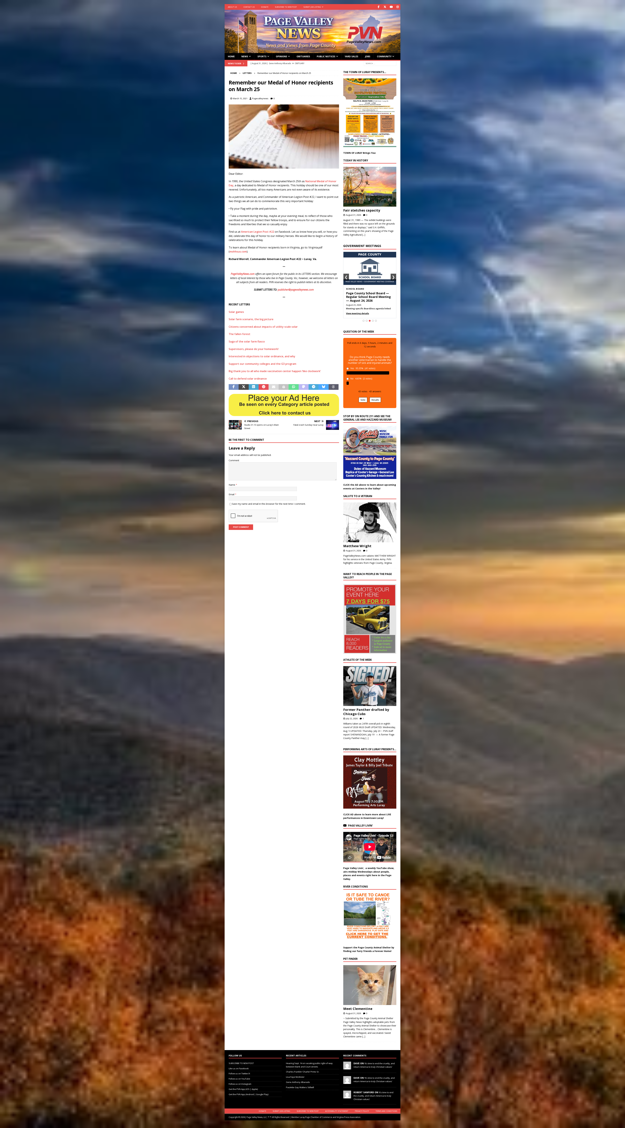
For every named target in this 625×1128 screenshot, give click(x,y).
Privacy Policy (362, 1111)
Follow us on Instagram (240, 1083)
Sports (261, 56)
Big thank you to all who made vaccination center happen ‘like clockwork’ (275, 371)
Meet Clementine (357, 1008)
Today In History (355, 160)
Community (384, 56)
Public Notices (326, 56)
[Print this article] (284, 387)
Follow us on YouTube (239, 1078)
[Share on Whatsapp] (294, 387)
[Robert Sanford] (347, 1096)
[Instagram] (397, 7)
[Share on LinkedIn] (254, 387)
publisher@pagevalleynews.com (296, 289)
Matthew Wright (357, 546)
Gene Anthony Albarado (298, 1082)
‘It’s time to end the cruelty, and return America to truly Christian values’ (373, 1096)
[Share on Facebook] (234, 387)
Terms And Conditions (386, 1111)
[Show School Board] (370, 321)
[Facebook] (378, 7)
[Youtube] (391, 7)
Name (232, 484)
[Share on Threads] (334, 387)
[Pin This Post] (264, 387)
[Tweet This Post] (244, 387)
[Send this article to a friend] (273, 387)
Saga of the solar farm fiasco (247, 341)
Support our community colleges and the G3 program (262, 364)
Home (231, 56)
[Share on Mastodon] (304, 387)
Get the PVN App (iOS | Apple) (243, 1089)
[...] (363, 234)
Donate (264, 7)
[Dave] (347, 1067)
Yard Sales (351, 56)
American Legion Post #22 (258, 231)
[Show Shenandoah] (367, 321)
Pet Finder (350, 959)
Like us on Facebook (239, 1068)
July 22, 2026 (352, 718)
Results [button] (375, 399)
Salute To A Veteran (357, 496)
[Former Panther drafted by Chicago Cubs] (369, 686)
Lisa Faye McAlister (295, 1076)
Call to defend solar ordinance (248, 378)
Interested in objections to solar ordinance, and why (262, 356)
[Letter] (284, 166)
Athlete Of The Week (357, 660)
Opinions (281, 56)
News (244, 56)
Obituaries (303, 56)
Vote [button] (363, 399)
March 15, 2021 (240, 98)
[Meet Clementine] (369, 985)
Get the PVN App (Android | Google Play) (248, 1094)
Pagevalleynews (260, 98)
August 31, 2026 (353, 214)
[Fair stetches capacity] (369, 187)
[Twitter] (385, 7)
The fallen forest (239, 334)
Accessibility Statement (336, 1111)
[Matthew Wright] (369, 522)
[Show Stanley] (376, 321)
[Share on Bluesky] (323, 387)
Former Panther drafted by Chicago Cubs (366, 711)
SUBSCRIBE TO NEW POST (286, 7)
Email (232, 494)
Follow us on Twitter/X (239, 1073)
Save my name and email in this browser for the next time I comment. (269, 503)
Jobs (367, 56)
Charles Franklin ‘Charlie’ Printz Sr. (302, 1071)
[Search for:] (380, 63)
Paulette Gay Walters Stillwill (300, 1087)
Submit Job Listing (312, 7)
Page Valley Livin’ (360, 825)
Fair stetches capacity (361, 210)
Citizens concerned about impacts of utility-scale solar (263, 326)
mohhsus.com (238, 251)
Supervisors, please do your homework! (253, 349)
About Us (232, 7)
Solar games (236, 312)
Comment (234, 460)
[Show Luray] (363, 321)
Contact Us (249, 7)
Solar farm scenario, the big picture (251, 319)
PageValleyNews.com (243, 274)
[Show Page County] (373, 321)
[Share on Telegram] (314, 387)
